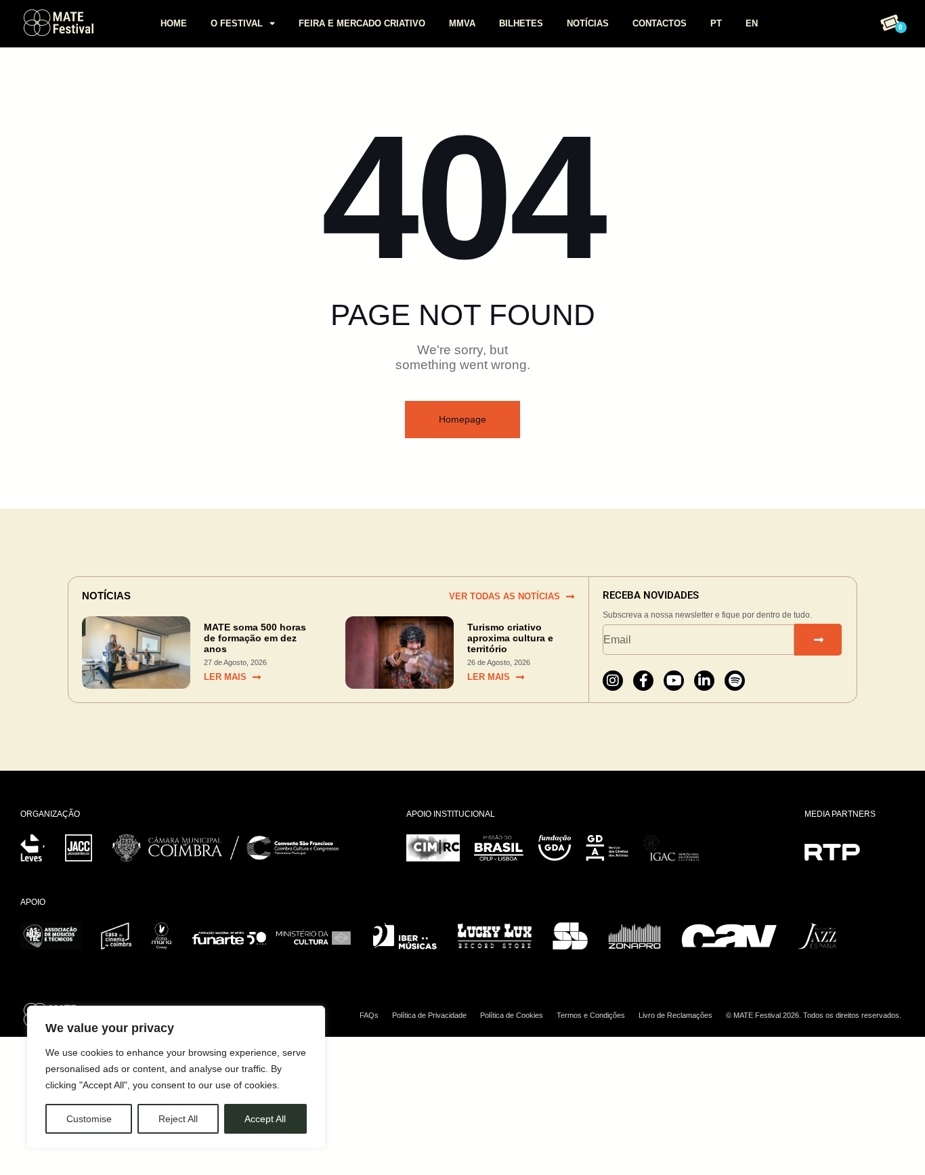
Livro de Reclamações (675, 1015)
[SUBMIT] (818, 640)
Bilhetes (521, 23)
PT (716, 23)
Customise (89, 1118)
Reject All (178, 1118)
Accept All (265, 1118)
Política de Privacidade (429, 1015)
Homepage (462, 419)
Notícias (588, 23)
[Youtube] (674, 680)
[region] (176, 1077)
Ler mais (225, 677)
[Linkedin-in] (704, 680)
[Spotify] (735, 680)
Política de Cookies (511, 1015)
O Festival (237, 23)
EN (752, 23)
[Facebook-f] (643, 680)
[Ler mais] (256, 677)
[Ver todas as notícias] (570, 596)
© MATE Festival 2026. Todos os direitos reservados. (813, 1015)
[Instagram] (613, 680)
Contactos (659, 23)
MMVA (462, 23)
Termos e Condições (591, 1015)
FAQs (369, 1015)
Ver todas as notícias (504, 596)
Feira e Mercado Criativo (362, 23)
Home (173, 23)
